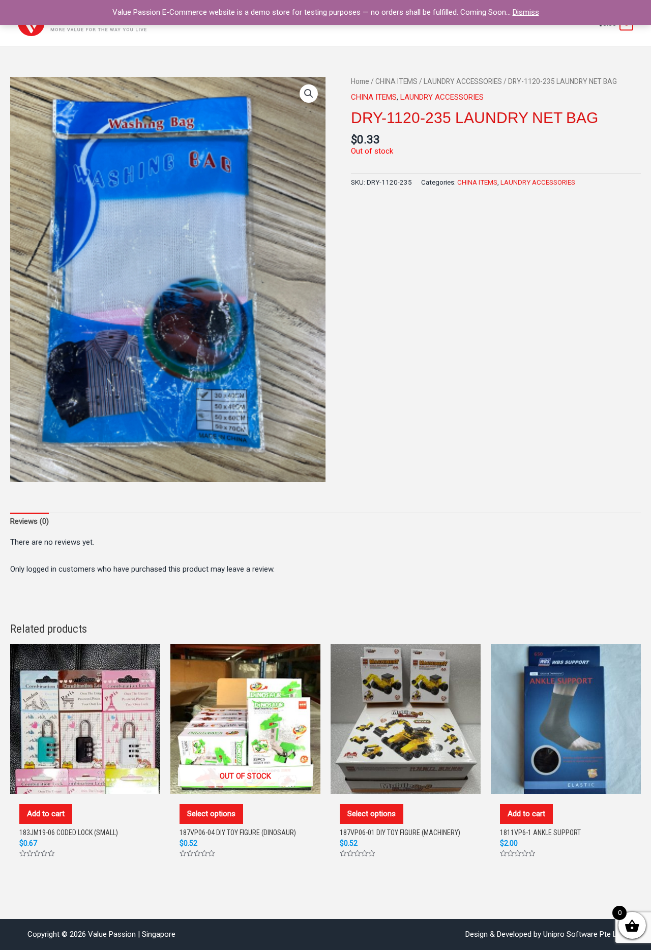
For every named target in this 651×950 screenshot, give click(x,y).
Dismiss (526, 12)
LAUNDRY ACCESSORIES (463, 81)
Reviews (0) (29, 521)
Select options (211, 813)
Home (360, 81)
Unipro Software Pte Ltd (583, 934)
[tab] (29, 521)
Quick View (85, 783)
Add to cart (46, 813)
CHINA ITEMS (396, 81)
